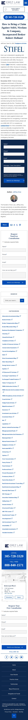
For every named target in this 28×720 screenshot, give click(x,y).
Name (5, 144)
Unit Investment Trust (8, 522)
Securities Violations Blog (9, 497)
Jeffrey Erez (17, 192)
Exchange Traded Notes (9, 376)
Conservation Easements (9, 347)
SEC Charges (6, 494)
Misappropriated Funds (8, 431)
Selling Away (6, 501)
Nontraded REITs (7, 448)
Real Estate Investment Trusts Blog (12, 483)
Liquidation (5, 424)
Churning (4, 333)
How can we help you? (9, 270)
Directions (9, 597)
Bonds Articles (6, 319)
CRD (7, 64)
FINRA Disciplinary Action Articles (12, 396)
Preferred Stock (6, 469)
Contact (14, 698)
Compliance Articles (8, 340)
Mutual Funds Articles (8, 441)
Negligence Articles (20, 43)
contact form (5, 125)
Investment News (7, 417)
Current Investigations (8, 351)
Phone (5, 151)
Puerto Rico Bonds (7, 480)
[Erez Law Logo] (10, 3)
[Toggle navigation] (25, 3)
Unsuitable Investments (9, 529)
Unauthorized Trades (8, 515)
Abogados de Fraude (14, 693)
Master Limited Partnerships (10, 427)
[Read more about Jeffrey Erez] (14, 196)
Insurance (5, 410)
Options (4, 455)
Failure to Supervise (8, 383)
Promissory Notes (7, 476)
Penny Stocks (6, 462)
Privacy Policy (8, 711)
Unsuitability (5, 525)
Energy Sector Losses (8, 365)
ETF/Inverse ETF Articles (9, 372)
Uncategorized (6, 518)
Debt (3, 354)
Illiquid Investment (7, 406)
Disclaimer (15, 711)
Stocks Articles (6, 504)
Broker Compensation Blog (10, 323)
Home (14, 665)
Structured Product (7, 508)
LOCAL (14, 555)
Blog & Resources (14, 689)
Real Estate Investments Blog (10, 487)
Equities (4, 369)
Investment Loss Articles (9, 413)
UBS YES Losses (7, 511)
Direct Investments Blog (9, 358)
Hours (19, 597)
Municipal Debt (6, 438)
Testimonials (14, 684)
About (14, 670)
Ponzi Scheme (6, 466)
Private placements (7, 473)
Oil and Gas (5, 452)
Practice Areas (14, 679)
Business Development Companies (12, 330)
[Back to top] (14, 716)
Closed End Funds (7, 337)
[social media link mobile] (7, 657)
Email (5, 158)
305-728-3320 (8, 593)
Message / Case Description (12, 165)
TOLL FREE (14, 564)
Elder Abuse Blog (7, 362)
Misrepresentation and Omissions (12, 434)
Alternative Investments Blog (10, 316)
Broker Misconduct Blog (9, 326)
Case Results (14, 674)
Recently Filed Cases (8, 490)
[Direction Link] (14, 573)
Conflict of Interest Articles (10, 344)
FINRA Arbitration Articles (9, 386)
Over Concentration (8, 459)
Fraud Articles (6, 399)
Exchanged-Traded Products (10, 379)
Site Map (21, 711)
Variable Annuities (7, 532)
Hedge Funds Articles (8, 403)
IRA (3, 420)
